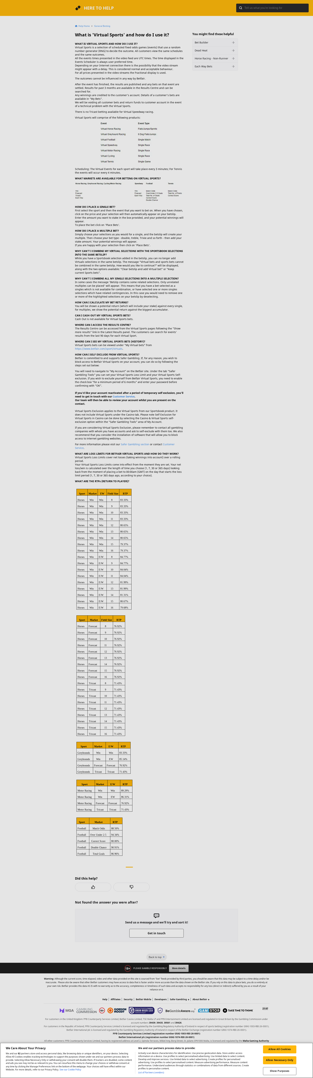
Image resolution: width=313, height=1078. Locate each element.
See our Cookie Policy (70, 1069)
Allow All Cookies (279, 1049)
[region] (156, 1060)
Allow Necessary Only (279, 1060)
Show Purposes (279, 1071)
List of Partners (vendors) (151, 1072)
